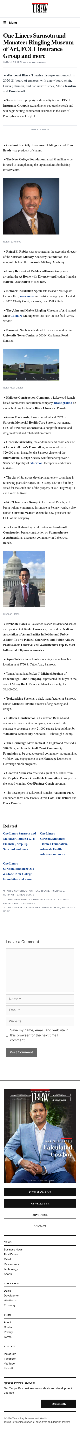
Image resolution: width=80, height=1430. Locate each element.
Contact (40, 1226)
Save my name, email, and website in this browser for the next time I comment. (39, 1035)
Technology (11, 1269)
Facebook (10, 1358)
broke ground (63, 402)
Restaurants (11, 1264)
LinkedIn (9, 1368)
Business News (13, 1249)
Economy (9, 1305)
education (36, 463)
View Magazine (40, 1192)
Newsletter (40, 1203)
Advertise (40, 1215)
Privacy (8, 1332)
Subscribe (59, 1403)
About (7, 1322)
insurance (57, 891)
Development (12, 1295)
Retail (7, 1259)
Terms (7, 1336)
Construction (23, 891)
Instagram (10, 1353)
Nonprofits (10, 895)
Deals (7, 1290)
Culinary (16, 315)
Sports (8, 1273)
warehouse (27, 296)
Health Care (42, 891)
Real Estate (26, 895)
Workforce (10, 1300)
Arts (10, 891)
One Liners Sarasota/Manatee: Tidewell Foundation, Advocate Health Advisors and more (54, 844)
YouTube (9, 1363)
